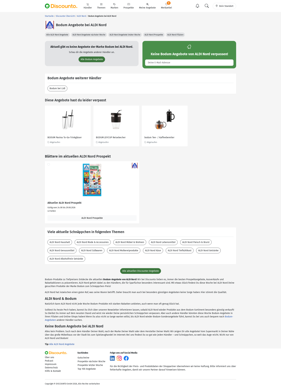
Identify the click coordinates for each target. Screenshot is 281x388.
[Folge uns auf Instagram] (119, 358)
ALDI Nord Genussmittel (62, 250)
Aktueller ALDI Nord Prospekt (64, 202)
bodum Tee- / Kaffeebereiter (159, 137)
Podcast (49, 360)
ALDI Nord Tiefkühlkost (179, 250)
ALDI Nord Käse (153, 250)
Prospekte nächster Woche (91, 361)
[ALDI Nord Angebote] (50, 25)
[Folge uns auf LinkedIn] (112, 358)
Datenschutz (51, 367)
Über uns (49, 357)
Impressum (50, 364)
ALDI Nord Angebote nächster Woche (89, 35)
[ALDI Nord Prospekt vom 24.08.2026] (92, 180)
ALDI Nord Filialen (175, 35)
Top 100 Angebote (87, 369)
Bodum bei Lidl (57, 88)
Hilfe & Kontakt (53, 371)
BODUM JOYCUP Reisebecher (111, 137)
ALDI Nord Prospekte (154, 35)
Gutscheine (83, 357)
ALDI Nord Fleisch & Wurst (195, 242)
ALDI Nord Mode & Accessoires (93, 242)
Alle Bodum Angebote (92, 59)
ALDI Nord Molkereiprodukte (123, 250)
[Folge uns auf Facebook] (126, 358)
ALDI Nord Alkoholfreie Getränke (66, 258)
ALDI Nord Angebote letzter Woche (125, 35)
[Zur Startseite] (63, 6)
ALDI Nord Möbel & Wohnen (129, 242)
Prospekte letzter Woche (90, 365)
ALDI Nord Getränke (208, 250)
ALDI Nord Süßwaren (91, 250)
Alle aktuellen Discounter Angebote (140, 271)
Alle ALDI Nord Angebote (57, 35)
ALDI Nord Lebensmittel (163, 242)
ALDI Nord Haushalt (60, 242)
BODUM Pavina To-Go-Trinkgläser (64, 137)
